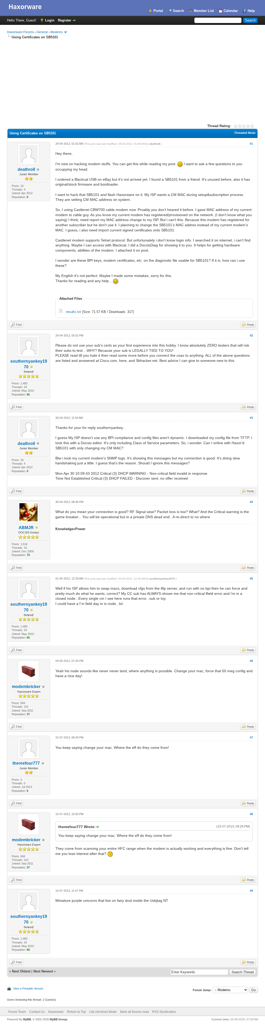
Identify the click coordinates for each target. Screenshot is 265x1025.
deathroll (26, 169)
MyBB (27, 1019)
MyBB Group (58, 1019)
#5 (251, 578)
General (42, 32)
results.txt (73, 312)
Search (178, 11)
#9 (251, 890)
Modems (56, 32)
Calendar (231, 11)
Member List (204, 11)
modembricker (26, 686)
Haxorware (56, 1012)
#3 (251, 417)
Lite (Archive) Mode (103, 1012)
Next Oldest (21, 971)
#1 (251, 143)
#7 (251, 737)
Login (49, 20)
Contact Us (37, 1012)
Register (64, 20)
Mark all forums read (134, 1012)
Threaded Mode (244, 132)
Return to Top (76, 1012)
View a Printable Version (28, 988)
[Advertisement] (132, 78)
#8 (251, 814)
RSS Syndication (164, 1012)
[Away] (32, 367)
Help (251, 11)
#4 (251, 501)
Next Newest (43, 971)
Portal (158, 11)
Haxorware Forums (20, 32)
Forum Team (17, 1012)
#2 (251, 335)
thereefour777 (26, 763)
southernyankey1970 (162, 578)
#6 (251, 660)
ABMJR (26, 527)
